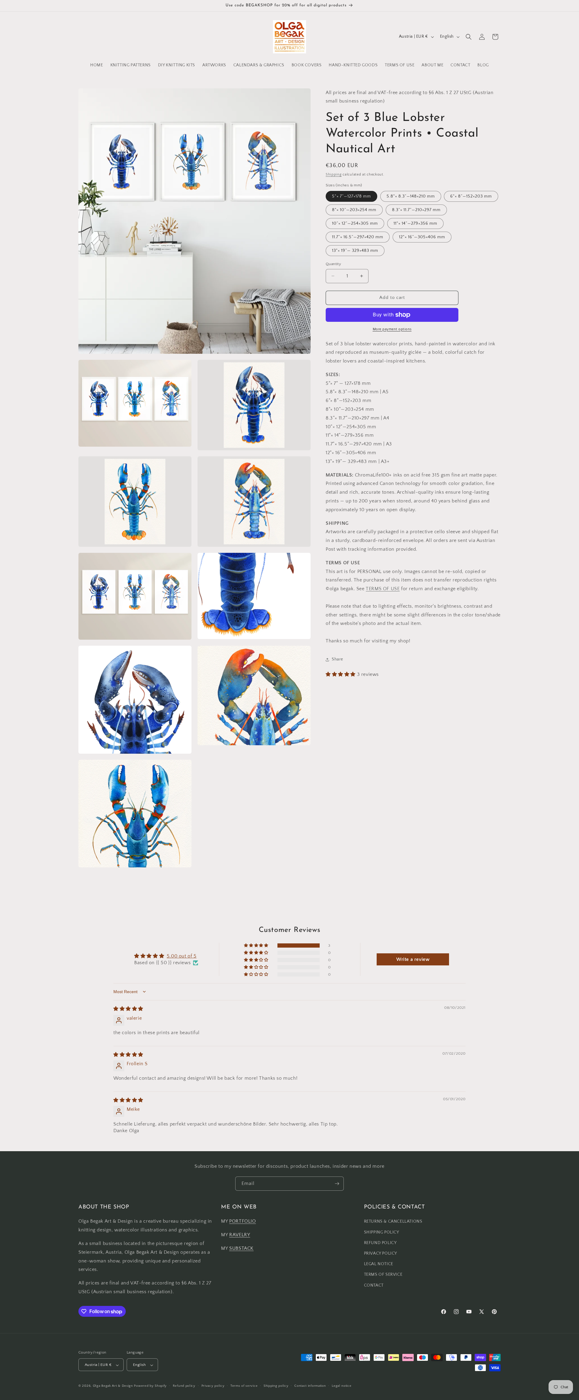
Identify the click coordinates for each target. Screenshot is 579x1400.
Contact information (310, 1386)
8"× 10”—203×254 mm (354, 209)
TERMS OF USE (383, 588)
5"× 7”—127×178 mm (351, 196)
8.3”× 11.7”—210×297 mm (416, 209)
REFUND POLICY (380, 1242)
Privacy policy (213, 1386)
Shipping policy (276, 1386)
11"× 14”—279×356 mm (415, 223)
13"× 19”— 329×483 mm (355, 250)
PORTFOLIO (242, 1221)
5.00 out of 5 (182, 956)
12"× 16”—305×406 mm (422, 237)
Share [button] (337, 659)
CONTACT (374, 1285)
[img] (128, 1009)
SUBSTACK (241, 1248)
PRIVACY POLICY (380, 1253)
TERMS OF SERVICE (383, 1274)
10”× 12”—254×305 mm (355, 223)
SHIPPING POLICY (381, 1232)
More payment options (392, 329)
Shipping (334, 174)
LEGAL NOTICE (378, 1264)
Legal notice (341, 1386)
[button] (468, 36)
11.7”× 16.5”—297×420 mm (357, 237)
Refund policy (184, 1386)
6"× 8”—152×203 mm (471, 196)
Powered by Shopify (150, 1386)
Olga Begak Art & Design (113, 1386)
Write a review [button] (412, 959)
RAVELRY (239, 1235)
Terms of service (244, 1386)
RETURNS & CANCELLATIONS (393, 1221)
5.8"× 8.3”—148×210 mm (411, 196)
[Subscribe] (336, 1184)
